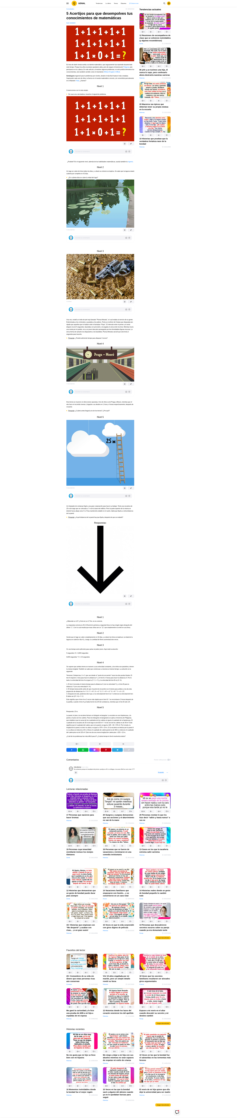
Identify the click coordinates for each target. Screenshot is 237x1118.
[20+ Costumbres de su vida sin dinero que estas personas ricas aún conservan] (82, 962)
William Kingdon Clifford (112, 72)
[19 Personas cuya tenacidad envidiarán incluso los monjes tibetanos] (82, 835)
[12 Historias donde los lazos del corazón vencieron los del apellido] (118, 996)
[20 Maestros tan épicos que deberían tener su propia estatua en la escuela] (155, 90)
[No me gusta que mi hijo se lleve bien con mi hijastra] (82, 1041)
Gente (141, 43)
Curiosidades (70, 9)
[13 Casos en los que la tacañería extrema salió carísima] (155, 835)
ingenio (130, 161)
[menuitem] (99, 3)
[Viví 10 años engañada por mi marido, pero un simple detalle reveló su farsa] (118, 962)
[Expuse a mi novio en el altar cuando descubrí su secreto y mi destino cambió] (155, 996)
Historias (142, 78)
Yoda (77, 80)
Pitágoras (126, 67)
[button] (77, 744)
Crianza (141, 984)
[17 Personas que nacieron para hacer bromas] (82, 801)
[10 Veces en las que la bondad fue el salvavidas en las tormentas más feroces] (155, 1041)
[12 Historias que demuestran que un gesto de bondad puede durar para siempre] (82, 876)
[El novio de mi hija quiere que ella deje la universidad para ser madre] (155, 1075)
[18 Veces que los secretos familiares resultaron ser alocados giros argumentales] (155, 962)
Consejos (69, 984)
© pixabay (69, 301)
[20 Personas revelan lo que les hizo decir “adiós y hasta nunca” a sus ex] (155, 801)
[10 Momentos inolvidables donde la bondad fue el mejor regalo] (82, 1075)
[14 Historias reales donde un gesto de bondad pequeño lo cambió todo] (155, 876)
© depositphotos (70, 229)
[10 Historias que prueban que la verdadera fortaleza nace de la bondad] (155, 125)
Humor (105, 898)
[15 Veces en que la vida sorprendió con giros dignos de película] (118, 911)
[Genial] (78, 3)
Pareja (141, 933)
